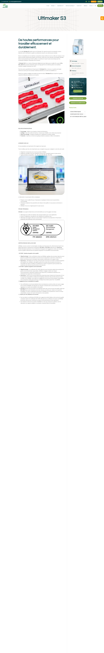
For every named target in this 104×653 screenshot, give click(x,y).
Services (90, 5)
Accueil (48, 5)
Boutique (52, 5)
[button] (83, 1)
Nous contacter (77, 91)
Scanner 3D (79, 5)
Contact (93, 1)
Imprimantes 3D (60, 5)
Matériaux (85, 5)
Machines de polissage (70, 5)
